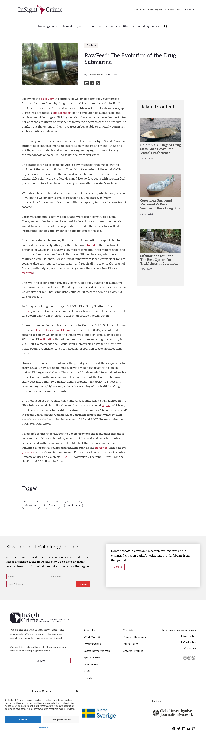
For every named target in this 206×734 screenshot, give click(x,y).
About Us (139, 9)
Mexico (52, 505)
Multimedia (91, 664)
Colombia (31, 505)
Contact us (190, 648)
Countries (95, 26)
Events (88, 678)
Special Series (92, 657)
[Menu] (12, 10)
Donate (189, 9)
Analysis (91, 45)
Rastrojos (101, 447)
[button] (77, 691)
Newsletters (172, 9)
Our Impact (155, 9)
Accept (23, 719)
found (91, 245)
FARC (67, 457)
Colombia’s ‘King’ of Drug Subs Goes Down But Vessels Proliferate (160, 149)
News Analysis (71, 26)
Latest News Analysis (97, 651)
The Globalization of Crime (53, 330)
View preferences (61, 719)
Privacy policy (188, 636)
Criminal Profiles (117, 26)
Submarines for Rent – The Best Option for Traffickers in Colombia (159, 260)
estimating (47, 339)
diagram (27, 273)
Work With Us (92, 637)
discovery (47, 98)
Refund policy (188, 642)
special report (62, 112)
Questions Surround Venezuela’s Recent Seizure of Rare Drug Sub (160, 204)
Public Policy (130, 644)
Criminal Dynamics (146, 26)
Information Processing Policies (179, 630)
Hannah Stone (95, 74)
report (26, 311)
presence (28, 452)
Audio (87, 671)
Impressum (43, 728)
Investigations (47, 26)
